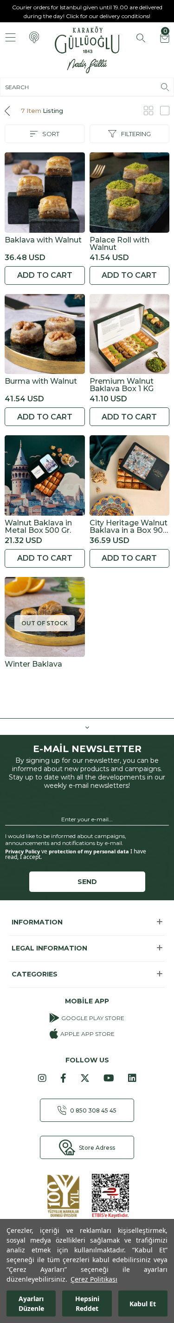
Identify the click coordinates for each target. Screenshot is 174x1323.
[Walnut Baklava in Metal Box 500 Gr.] (45, 475)
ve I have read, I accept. (75, 854)
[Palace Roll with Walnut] (130, 192)
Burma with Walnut (41, 382)
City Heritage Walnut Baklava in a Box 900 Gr (129, 526)
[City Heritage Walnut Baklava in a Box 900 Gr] (130, 475)
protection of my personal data (89, 851)
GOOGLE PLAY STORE (92, 1018)
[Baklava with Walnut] (45, 192)
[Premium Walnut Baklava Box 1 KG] (130, 334)
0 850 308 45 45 (93, 1110)
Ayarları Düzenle (31, 1303)
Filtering (136, 134)
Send (87, 882)
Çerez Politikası (94, 1279)
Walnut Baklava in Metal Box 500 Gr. (38, 526)
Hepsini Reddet (87, 1303)
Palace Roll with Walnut (119, 243)
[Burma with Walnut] (45, 334)
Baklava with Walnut (43, 240)
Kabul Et (142, 1303)
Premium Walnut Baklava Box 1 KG (122, 385)
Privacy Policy (22, 851)
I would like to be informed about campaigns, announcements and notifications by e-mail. (65, 839)
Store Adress (97, 1147)
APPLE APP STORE (87, 1033)
